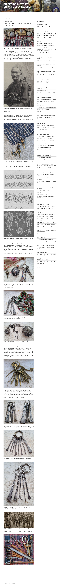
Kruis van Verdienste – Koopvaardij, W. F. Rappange (46, 28)
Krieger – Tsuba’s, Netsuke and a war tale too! (45, 199)
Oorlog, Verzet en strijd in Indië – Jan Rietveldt (45, 54)
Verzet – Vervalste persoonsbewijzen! (44, 149)
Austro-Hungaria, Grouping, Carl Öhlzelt (44, 121)
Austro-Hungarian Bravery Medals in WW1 (45, 239)
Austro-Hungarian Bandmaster (43, 159)
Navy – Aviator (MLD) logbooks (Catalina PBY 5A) (46, 74)
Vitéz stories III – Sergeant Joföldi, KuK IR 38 (45, 143)
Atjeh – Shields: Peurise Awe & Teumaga (44, 52)
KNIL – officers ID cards (41, 123)
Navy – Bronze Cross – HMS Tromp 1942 (45, 95)
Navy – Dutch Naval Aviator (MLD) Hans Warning (46, 99)
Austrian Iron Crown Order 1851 (43, 134)
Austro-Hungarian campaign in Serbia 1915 (45, 136)
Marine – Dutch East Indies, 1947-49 (44, 79)
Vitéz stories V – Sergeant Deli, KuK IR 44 (45, 138)
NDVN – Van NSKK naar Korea (43, 31)
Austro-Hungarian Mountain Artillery (44, 157)
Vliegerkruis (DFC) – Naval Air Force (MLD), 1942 (46, 214)
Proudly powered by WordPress (9, 583)
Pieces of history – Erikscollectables (17, 5)
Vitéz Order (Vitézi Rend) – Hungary (44, 147)
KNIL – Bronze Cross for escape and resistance (46, 127)
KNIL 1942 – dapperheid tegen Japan (44, 97)
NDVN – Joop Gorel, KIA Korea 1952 (44, 37)
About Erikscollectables (41, 270)
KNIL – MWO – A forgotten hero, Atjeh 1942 (45, 222)
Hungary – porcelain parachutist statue (44, 169)
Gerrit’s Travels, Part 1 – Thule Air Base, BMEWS (46, 132)
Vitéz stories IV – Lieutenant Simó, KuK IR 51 (45, 140)
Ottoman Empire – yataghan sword (44, 155)
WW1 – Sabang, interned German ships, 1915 (45, 101)
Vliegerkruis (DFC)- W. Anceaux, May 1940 (45, 216)
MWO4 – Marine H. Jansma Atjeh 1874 (44, 167)
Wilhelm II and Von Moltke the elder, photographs (46, 107)
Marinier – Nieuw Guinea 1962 (43, 90)
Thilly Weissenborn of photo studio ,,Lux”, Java (46, 172)
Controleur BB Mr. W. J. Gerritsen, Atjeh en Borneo (46, 33)
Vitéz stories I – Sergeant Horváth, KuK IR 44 (45, 145)
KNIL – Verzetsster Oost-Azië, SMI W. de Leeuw (46, 26)
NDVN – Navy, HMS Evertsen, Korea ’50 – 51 (45, 35)
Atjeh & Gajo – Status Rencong (43, 204)
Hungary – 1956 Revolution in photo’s (44, 202)
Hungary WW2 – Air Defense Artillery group (45, 161)
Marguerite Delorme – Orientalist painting (45, 84)
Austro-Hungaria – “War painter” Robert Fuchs (46, 206)
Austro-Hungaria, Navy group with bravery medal (46, 76)
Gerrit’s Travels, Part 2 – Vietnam (43, 129)
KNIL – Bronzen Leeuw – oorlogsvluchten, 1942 (46, 224)
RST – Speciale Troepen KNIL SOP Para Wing (46, 261)
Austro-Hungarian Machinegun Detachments (45, 245)
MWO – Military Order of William (43, 272)
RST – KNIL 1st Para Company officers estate (46, 115)
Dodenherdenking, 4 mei (42, 24)
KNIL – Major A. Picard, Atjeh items (44, 184)
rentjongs (30, 531)
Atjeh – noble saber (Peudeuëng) (43, 190)
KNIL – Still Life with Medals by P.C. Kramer (45, 208)
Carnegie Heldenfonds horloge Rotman (44, 43)
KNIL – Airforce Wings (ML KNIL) (43, 263)
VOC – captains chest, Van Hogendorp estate (45, 233)
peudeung (21, 531)
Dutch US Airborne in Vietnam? (43, 109)
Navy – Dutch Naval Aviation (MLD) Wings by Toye (46, 92)
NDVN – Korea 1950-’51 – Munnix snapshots (45, 125)
